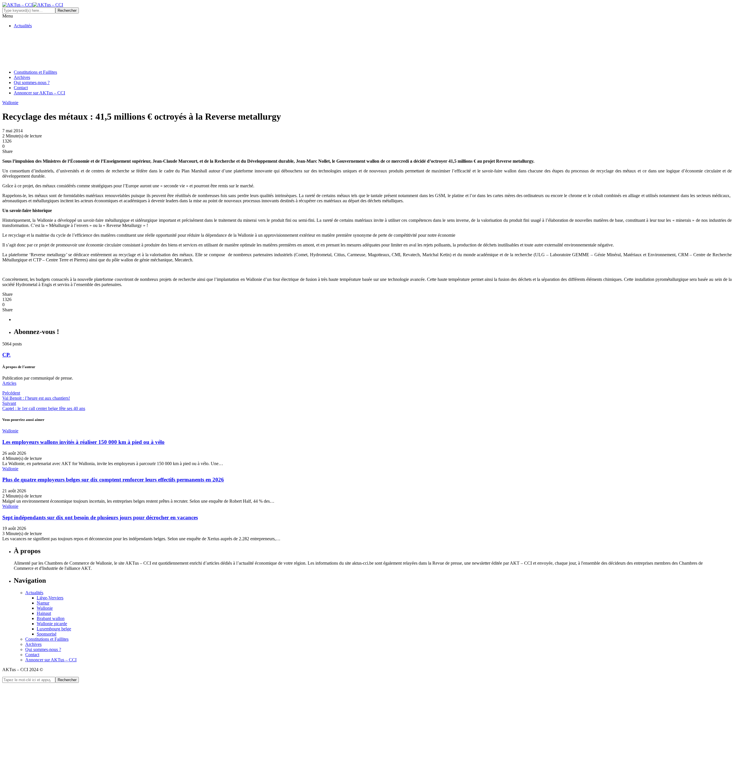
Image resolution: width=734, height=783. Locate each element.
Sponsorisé (46, 634)
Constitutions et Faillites (35, 72)
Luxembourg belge (54, 628)
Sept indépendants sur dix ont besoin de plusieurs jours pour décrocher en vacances (100, 517)
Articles (9, 383)
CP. (6, 355)
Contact (21, 87)
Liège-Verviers (50, 597)
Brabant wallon (51, 618)
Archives (22, 77)
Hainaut (44, 613)
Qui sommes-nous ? (32, 82)
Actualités (23, 25)
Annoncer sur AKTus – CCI (39, 92)
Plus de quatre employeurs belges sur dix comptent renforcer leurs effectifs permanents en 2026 (113, 480)
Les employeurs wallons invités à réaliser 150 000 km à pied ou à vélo (83, 442)
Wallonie (45, 608)
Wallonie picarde (52, 623)
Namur (43, 603)
